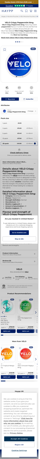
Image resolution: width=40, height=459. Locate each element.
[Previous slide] (3, 312)
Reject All (19, 445)
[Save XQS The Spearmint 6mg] (20, 300)
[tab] (16, 76)
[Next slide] (36, 312)
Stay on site (19, 239)
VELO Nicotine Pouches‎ (27, 16)
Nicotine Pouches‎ (12, 16)
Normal (19, 93)
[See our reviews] (19, 6)
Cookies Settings (19, 450)
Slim (6, 93)
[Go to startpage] (9, 11)
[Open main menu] (35, 11)
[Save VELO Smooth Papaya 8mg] (20, 348)
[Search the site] (22, 11)
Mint (31, 93)
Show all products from (19, 272)
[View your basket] (31, 11)
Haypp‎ (3, 16)
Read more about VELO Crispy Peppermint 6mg (19, 38)
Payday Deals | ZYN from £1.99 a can (18, 2)
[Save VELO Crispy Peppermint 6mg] (5, 50)
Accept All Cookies (19, 439)
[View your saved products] (26, 11)
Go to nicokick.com (19, 233)
